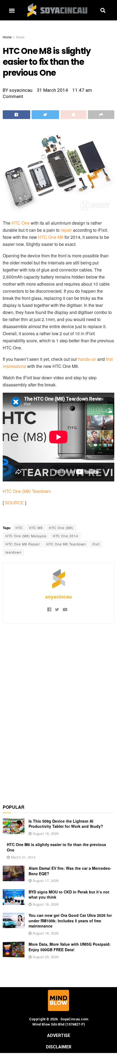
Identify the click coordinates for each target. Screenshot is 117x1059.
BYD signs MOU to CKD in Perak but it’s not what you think (69, 894)
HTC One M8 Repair (22, 544)
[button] (12, 10)
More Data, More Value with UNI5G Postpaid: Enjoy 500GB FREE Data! (70, 946)
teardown (13, 552)
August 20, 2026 (45, 956)
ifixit (96, 544)
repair (66, 230)
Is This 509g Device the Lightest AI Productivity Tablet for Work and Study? (66, 823)
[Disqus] (58, 711)
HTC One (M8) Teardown (27, 491)
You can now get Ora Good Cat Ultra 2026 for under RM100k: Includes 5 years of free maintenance (70, 920)
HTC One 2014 (65, 535)
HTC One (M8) (61, 527)
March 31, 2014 (22, 857)
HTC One (20, 223)
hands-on (87, 359)
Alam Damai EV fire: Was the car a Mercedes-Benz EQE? (70, 870)
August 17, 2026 (45, 880)
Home (7, 37)
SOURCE (14, 502)
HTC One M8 (50, 237)
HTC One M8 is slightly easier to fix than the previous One (56, 847)
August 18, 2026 (45, 833)
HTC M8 (36, 527)
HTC (19, 527)
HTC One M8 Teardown (66, 544)
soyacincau (58, 596)
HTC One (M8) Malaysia (26, 535)
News (20, 37)
